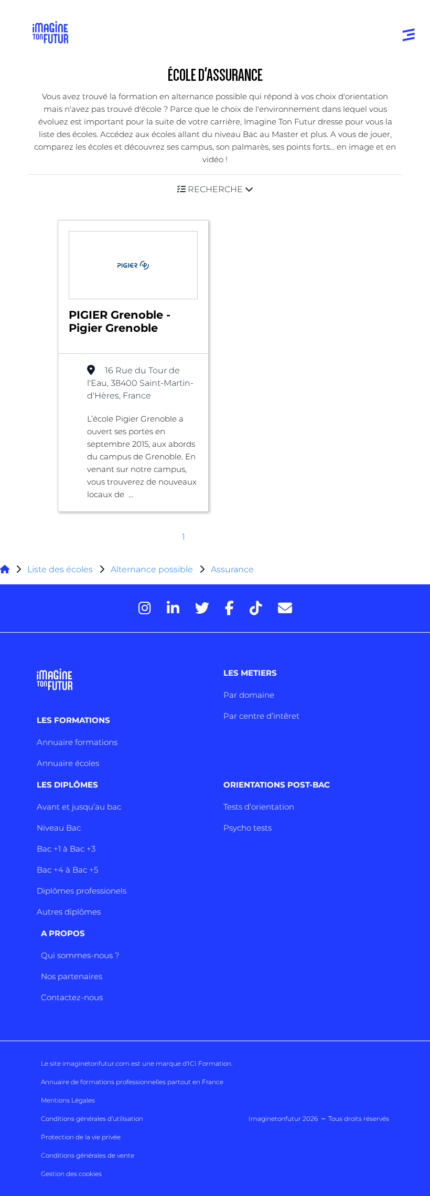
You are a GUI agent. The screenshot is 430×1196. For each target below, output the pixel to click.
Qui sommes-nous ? (80, 955)
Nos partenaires (71, 976)
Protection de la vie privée (81, 1137)
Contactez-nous (72, 997)
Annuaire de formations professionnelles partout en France (132, 1082)
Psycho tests (247, 828)
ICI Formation (209, 1063)
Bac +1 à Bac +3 (66, 849)
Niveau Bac (59, 828)
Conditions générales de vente (87, 1155)
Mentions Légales (68, 1100)
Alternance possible (152, 569)
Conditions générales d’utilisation (92, 1118)
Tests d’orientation (258, 807)
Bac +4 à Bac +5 (67, 870)
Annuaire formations (77, 742)
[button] (215, 189)
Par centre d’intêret (261, 716)
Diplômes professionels (81, 891)
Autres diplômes (69, 912)
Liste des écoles (60, 569)
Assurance (232, 569)
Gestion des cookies (71, 1174)
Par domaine (248, 695)
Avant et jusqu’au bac (79, 807)
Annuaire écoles (68, 763)
